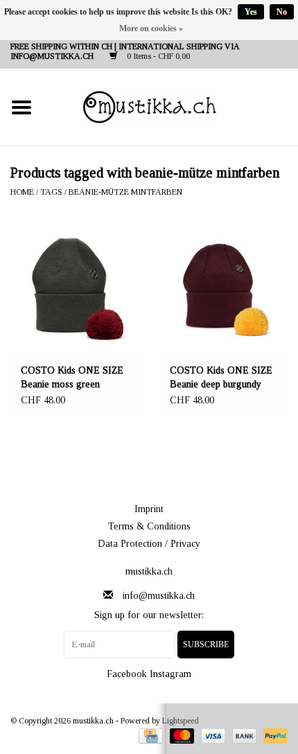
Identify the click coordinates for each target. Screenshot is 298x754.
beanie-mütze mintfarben (125, 192)
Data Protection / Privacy (149, 543)
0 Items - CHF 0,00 (157, 56)
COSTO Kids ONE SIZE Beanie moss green (72, 377)
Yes (251, 12)
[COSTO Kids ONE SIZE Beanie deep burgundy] (223, 288)
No (282, 12)
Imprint (149, 509)
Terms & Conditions (149, 526)
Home (22, 192)
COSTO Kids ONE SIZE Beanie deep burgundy (221, 377)
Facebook (127, 674)
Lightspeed (180, 721)
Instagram (170, 674)
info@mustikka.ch (159, 595)
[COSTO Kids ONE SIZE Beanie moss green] (74, 288)
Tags (51, 192)
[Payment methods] (149, 735)
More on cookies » (151, 28)
